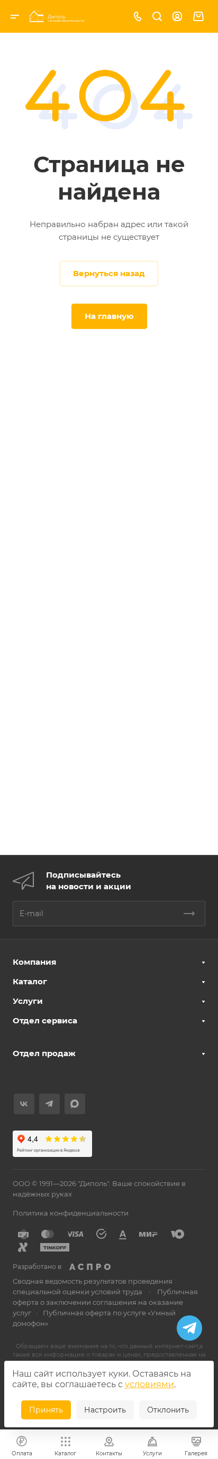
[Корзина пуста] (198, 17)
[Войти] (177, 17)
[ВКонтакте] (24, 1104)
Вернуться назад (109, 273)
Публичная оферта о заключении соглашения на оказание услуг (105, 1302)
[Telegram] (49, 1104)
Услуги (28, 1001)
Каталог (30, 981)
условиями (149, 1384)
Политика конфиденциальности (71, 1213)
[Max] (75, 1104)
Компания (34, 962)
